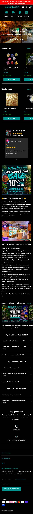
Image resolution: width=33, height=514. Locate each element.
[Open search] (23, 7)
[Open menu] (2, 7)
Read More (9, 156)
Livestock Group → (21, 479)
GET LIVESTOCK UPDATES (11, 489)
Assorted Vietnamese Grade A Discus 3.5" (11, 68)
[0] (30, 7)
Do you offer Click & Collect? (10, 381)
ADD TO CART (11, 79)
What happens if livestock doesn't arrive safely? (13, 402)
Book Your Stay (16, 36)
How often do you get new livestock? (13, 355)
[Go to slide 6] (16, 159)
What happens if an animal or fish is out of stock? (14, 348)
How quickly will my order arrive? (11, 394)
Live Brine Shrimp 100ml (9, 108)
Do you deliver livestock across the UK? (13, 341)
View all (29, 48)
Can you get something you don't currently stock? (14, 375)
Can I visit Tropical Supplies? (10, 368)
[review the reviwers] (7, 145)
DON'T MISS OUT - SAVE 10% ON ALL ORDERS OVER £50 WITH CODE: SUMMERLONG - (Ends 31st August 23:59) (16, 2)
